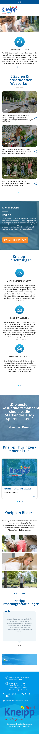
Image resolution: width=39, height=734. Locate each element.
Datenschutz (27, 726)
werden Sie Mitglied (20, 30)
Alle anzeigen (19, 593)
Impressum (17, 726)
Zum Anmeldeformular (15, 232)
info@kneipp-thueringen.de (17, 700)
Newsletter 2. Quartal (11, 492)
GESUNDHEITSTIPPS (19, 49)
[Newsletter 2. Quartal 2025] (19, 472)
